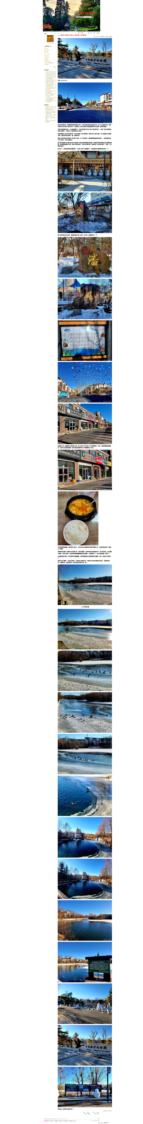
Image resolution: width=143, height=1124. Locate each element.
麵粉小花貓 (48, 61)
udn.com (97, 1120)
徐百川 (47, 52)
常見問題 (56, 1121)
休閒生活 (105, 1111)
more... (54, 66)
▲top (98, 1118)
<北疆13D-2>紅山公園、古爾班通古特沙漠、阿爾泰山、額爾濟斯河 (50, 112)
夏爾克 (47, 59)
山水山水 (47, 50)
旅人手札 (109, 1111)
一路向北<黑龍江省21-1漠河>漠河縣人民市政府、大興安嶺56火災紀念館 (50, 81)
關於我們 (51, 1121)
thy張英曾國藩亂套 (49, 62)
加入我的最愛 (89, 15)
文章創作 (56, 30)
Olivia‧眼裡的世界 (87, 13)
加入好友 (77, 15)
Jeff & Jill (47, 55)
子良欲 (47, 64)
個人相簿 (64, 30)
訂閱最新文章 (95, 15)
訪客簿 (72, 30)
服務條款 (60, 1121)
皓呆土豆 (47, 57)
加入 (102, 1122)
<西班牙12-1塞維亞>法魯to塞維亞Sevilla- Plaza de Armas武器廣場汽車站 (50, 108)
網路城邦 (97, 1)
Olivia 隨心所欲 (50, 43)
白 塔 (47, 54)
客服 (75, 1121)
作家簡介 (80, 30)
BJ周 (47, 48)
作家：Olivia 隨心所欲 (80, 14)
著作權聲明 (65, 1121)
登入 (99, 1122)
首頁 (48, 30)
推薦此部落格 (83, 15)
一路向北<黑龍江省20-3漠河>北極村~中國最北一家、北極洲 (50, 95)
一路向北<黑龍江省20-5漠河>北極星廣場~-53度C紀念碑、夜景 (50, 88)
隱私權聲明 (71, 1121)
